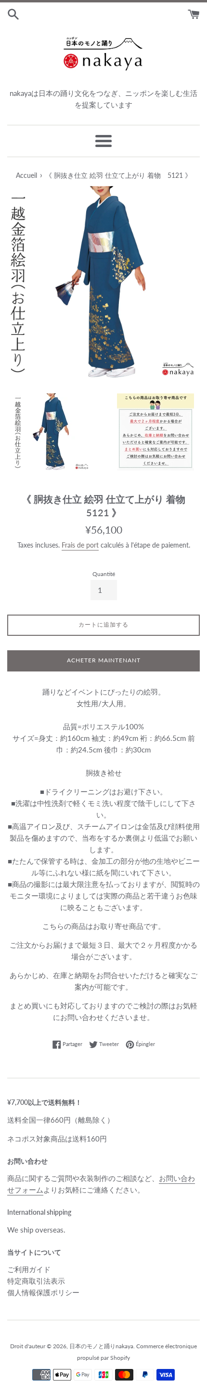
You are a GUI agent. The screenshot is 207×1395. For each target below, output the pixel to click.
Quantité (103, 573)
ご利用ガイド (29, 1269)
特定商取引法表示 (36, 1280)
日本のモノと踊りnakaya (101, 1346)
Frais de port (80, 545)
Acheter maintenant (104, 660)
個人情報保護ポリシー (43, 1292)
